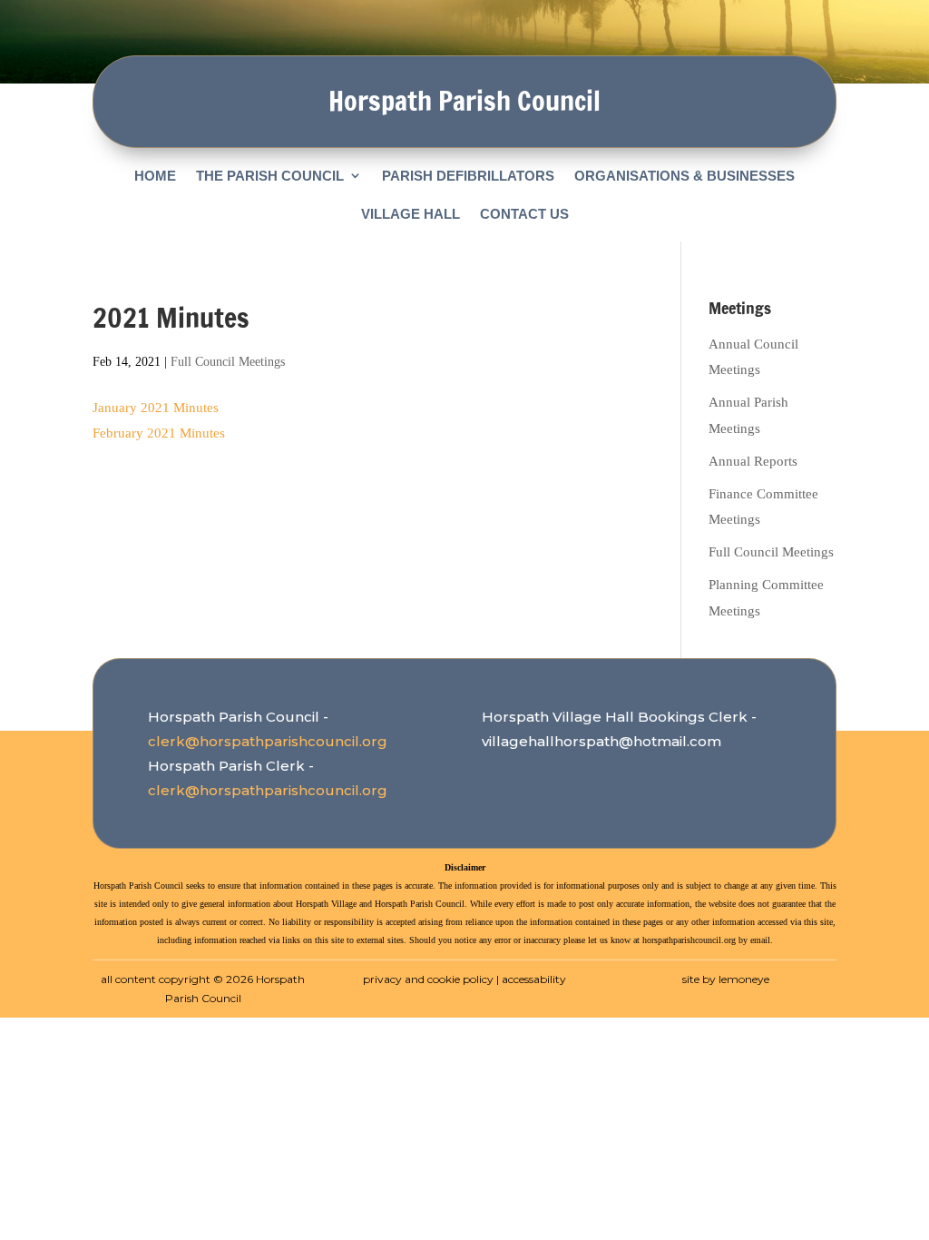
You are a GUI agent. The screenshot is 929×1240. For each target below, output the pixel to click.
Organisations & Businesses (684, 175)
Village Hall (410, 213)
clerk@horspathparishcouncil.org (267, 741)
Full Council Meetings (228, 362)
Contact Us (524, 213)
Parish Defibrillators (468, 175)
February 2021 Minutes (159, 433)
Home (155, 175)
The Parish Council (270, 175)
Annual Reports (753, 461)
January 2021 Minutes (156, 407)
